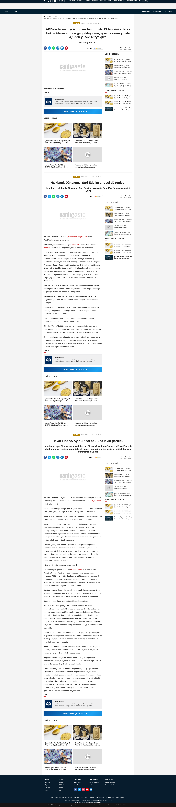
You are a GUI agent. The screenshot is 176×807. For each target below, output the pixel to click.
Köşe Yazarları (78, 785)
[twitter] (49, 48)
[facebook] (45, 48)
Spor (60, 790)
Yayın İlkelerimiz (99, 797)
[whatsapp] (53, 48)
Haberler (49, 16)
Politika (61, 787)
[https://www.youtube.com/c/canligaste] (87, 789)
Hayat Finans (77, 570)
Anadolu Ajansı (59, 99)
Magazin (47, 787)
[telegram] (57, 48)
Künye (86, 797)
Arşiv (90, 785)
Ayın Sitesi (96, 501)
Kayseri (47, 785)
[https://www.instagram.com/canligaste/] (83, 789)
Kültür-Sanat (62, 785)
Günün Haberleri (94, 782)
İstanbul (76, 245)
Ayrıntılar (118, 805)
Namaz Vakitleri (109, 785)
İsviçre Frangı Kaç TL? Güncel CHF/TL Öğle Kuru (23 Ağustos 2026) (55, 166)
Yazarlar (169, 11)
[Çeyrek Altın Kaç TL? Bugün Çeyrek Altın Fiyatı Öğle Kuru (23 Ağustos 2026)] (58, 130)
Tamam (124, 805)
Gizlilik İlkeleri (120, 797)
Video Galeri (146, 11)
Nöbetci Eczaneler (110, 782)
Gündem (61, 782)
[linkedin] (62, 48)
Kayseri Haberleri (67, 797)
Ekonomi (55, 16)
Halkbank (48, 248)
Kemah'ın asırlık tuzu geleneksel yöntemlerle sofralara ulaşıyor (86, 166)
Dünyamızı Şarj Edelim (77, 237)
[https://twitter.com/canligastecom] (79, 789)
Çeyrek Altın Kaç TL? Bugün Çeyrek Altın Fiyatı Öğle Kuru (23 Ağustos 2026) (57, 142)
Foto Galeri (157, 11)
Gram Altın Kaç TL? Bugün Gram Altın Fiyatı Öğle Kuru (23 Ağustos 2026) (86, 142)
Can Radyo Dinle (79, 797)
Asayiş (47, 779)
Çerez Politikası (110, 797)
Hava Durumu (109, 779)
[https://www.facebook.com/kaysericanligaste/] (75, 789)
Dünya (61, 779)
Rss (52, 797)
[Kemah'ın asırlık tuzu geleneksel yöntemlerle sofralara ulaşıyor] (87, 154)
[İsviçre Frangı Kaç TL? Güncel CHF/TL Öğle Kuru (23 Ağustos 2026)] (58, 154)
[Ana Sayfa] (44, 16)
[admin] (91, 789)
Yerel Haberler (93, 779)
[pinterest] (66, 48)
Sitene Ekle (58, 797)
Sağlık (46, 790)
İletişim (92, 797)
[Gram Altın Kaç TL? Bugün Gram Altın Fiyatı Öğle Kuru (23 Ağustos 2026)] (87, 130)
